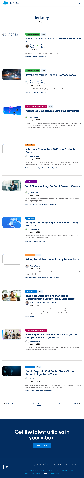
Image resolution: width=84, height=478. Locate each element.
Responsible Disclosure (61, 470)
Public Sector (31, 291)
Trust (71, 470)
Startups (53, 204)
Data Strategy (54, 277)
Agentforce (30, 367)
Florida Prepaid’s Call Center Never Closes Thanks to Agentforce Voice (49, 373)
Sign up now (42, 445)
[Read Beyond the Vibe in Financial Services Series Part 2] (11, 38)
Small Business (31, 182)
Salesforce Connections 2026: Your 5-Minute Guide (50, 151)
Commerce (38, 241)
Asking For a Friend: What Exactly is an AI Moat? (53, 259)
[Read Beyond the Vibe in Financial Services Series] (11, 74)
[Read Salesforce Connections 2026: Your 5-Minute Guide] (11, 149)
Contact (26, 473)
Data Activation (30, 277)
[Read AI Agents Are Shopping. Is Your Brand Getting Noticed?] (11, 222)
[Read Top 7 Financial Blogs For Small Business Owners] (11, 185)
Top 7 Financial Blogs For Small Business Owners (52, 186)
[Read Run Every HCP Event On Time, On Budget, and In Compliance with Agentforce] (11, 334)
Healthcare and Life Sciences (36, 106)
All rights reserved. (48, 463)
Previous (9, 403)
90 (59, 403)
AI (56, 168)
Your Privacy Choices (53, 473)
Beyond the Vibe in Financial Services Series (50, 75)
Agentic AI (42, 56)
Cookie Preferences (36, 473)
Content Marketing (48, 168)
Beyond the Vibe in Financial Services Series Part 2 (53, 40)
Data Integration (43, 277)
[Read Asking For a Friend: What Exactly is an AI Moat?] (11, 259)
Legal (25, 470)
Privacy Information (46, 470)
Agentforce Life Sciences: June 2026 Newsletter (52, 110)
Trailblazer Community (32, 168)
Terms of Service (34, 470)
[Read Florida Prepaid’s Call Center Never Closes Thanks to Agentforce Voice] (11, 371)
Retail (45, 241)
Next (76, 403)
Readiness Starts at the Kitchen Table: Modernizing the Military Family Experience (50, 297)
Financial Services (33, 34)
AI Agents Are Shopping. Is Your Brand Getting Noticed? (51, 224)
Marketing (30, 145)
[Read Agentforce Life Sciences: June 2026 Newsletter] (11, 110)
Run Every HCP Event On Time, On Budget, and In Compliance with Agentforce (53, 336)
